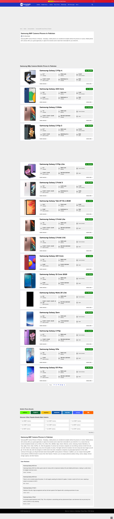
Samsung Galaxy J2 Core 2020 (53, 274)
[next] (94, 1)
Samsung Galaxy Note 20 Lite (53, 293)
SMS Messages (71, 4)
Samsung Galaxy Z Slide (51, 107)
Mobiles (38, 4)
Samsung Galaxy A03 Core (52, 89)
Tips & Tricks (57, 4)
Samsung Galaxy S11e (49, 349)
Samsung (57, 412)
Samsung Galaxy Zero (50, 312)
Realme (46, 412)
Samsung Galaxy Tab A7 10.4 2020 (55, 201)
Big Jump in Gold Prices (57, 1)
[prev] (20, 1)
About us (67, 511)
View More (91, 432)
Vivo (78, 412)
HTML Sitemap (91, 511)
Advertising (77, 511)
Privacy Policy (84, 511)
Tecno (67, 412)
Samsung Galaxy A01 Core (52, 256)
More (77, 4)
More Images (43, 83)
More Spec (89, 83)
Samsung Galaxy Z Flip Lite (52, 164)
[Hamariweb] (25, 4)
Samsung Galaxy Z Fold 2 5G (53, 238)
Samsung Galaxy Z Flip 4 (51, 71)
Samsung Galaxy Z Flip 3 (51, 126)
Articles (51, 4)
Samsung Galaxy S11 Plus (51, 368)
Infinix (25, 412)
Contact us (72, 511)
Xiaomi (88, 412)
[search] (92, 4)
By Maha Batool (26, 36)
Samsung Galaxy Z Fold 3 (51, 183)
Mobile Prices (44, 4)
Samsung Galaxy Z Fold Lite (52, 219)
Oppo (36, 412)
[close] (112, 1)
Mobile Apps (63, 4)
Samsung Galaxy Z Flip (50, 331)
